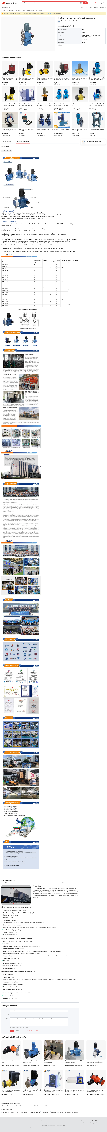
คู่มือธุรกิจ (88, 1120)
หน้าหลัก (3, 10)
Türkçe (88, 1122)
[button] (81, 2)
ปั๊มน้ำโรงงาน (24, 1112)
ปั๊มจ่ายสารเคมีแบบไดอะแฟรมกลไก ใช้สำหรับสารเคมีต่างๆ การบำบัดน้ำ (45, 130)
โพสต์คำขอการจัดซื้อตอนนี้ (34, 1031)
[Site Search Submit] (85, 2)
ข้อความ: (7, 1018)
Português (46, 1122)
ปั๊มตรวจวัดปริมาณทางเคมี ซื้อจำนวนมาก (69, 1112)
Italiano (51, 1122)
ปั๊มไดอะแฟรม (39, 10)
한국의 (63, 1122)
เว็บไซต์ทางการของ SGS (34, 883)
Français (30, 1122)
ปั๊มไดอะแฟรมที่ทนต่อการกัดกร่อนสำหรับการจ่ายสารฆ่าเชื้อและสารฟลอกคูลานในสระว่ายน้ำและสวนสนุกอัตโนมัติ (97, 130)
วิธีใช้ (89, 7)
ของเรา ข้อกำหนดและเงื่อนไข (95, 1127)
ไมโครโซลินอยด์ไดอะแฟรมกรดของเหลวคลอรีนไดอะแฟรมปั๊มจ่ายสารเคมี (62, 79)
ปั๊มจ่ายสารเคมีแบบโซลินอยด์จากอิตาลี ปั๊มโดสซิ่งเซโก (26, 130)
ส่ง (12, 1031)
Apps (95, 7)
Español (35, 1122)
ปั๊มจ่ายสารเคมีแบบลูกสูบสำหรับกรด (79, 104)
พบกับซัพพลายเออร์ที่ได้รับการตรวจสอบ (70, 1120)
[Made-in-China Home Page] (9, 3)
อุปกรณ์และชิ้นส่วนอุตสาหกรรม (14, 10)
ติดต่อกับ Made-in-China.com (48, 1120)
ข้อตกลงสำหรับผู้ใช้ (25, 1120)
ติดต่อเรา (49, 13)
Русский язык (57, 1122)
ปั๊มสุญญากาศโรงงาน (35, 1112)
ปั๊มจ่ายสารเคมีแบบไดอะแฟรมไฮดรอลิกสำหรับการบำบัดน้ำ (45, 78)
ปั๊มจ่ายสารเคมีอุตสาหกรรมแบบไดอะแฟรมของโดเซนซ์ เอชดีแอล (79, 130)
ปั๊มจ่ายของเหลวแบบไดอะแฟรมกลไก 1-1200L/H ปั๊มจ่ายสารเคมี (44, 104)
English (9, 1122)
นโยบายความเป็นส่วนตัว (36, 1120)
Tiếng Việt (93, 1122)
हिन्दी (78, 1122)
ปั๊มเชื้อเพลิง (53, 1112)
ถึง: (8, 1015)
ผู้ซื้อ (82, 7)
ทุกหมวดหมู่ (6, 7)
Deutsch (40, 1122)
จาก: (8, 1011)
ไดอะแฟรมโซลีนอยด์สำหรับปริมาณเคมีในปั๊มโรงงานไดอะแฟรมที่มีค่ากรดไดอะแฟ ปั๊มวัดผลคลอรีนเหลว (26, 104)
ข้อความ (18, 1120)
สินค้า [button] (24, 3)
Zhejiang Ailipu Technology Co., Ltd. (69, 20)
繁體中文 (20, 1122)
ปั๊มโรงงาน (5, 1112)
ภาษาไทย (83, 1122)
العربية (68, 1122)
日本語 (25, 1122)
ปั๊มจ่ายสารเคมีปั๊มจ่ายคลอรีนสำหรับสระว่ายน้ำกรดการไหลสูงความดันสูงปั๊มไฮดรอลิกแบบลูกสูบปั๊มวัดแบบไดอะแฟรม (62, 130)
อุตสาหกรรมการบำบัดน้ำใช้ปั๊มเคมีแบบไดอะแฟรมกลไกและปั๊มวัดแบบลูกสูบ (9, 104)
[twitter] (96, 1120)
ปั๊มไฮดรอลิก (45, 1112)
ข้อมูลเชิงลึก (82, 1120)
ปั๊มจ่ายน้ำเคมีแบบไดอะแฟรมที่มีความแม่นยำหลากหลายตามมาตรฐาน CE (26, 79)
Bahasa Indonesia (101, 1122)
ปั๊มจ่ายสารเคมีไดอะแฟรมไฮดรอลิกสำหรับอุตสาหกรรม (79, 78)
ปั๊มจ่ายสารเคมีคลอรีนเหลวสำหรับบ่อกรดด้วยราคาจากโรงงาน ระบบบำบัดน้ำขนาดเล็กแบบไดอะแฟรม (9, 79)
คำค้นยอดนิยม (58, 1120)
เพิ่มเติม (3, 1115)
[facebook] (92, 1120)
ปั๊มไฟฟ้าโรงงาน (14, 1112)
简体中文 (14, 1122)
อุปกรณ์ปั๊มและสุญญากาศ (28, 10)
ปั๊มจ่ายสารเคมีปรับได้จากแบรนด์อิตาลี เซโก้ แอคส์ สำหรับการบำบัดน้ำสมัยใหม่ (9, 130)
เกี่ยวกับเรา (12, 1120)
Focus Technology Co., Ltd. (54, 1125)
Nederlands (73, 1122)
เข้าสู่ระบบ (103, 4)
